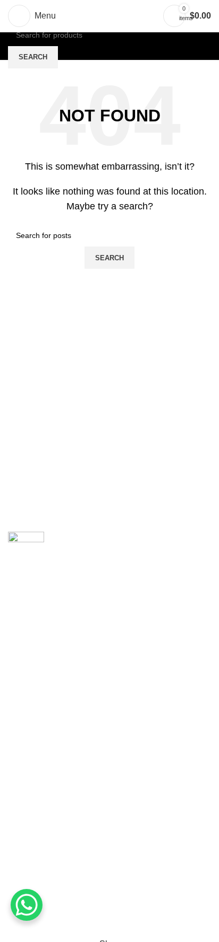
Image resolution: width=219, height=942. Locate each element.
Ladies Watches (38, 879)
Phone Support (36, 805)
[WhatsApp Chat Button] (27, 905)
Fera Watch (29, 839)
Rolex (19, 859)
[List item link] (109, 668)
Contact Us (29, 765)
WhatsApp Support (43, 785)
